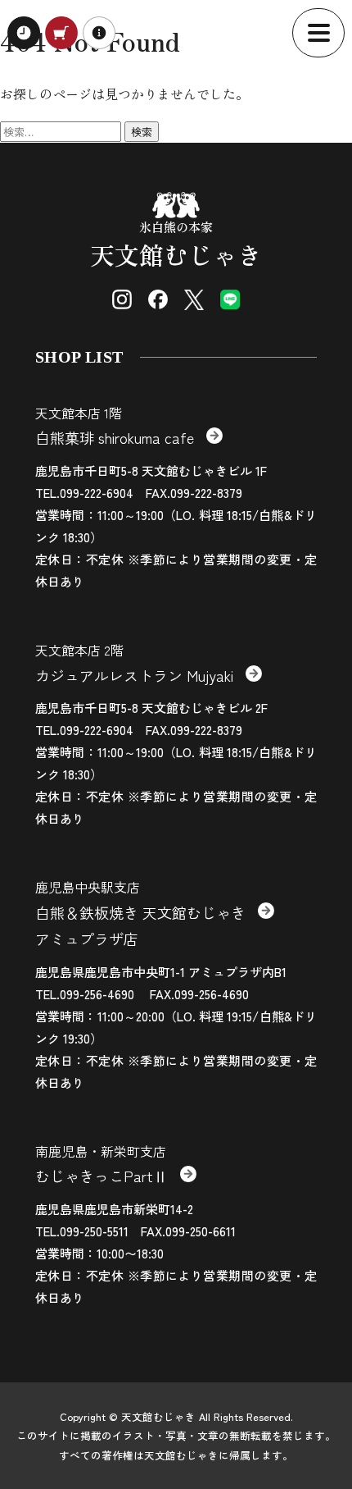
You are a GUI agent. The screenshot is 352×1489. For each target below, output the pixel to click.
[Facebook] (158, 299)
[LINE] (230, 299)
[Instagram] (122, 299)
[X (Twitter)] (194, 299)
